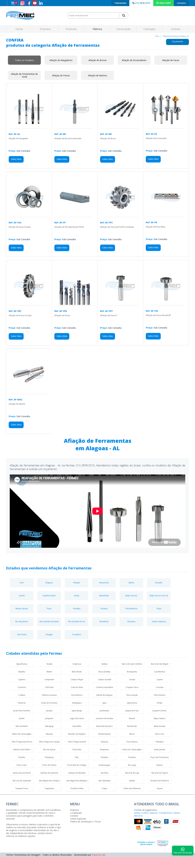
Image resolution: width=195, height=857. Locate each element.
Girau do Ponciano (49, 703)
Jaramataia (104, 710)
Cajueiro (21, 679)
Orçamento (177, 41)
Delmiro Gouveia (49, 695)
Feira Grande (132, 695)
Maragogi (49, 726)
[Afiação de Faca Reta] (166, 215)
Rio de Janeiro (21, 621)
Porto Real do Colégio (76, 765)
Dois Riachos (76, 695)
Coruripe (159, 687)
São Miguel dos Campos (49, 780)
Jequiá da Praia (132, 710)
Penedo (21, 757)
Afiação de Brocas (98, 60)
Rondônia (103, 621)
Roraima (131, 621)
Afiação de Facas (170, 60)
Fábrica (97, 29)
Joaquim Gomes (160, 710)
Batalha (21, 671)
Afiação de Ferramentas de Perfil (24, 75)
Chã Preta (49, 687)
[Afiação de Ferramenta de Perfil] (75, 215)
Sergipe (49, 634)
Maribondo (132, 726)
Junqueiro (49, 718)
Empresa (45, 29)
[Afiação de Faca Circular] (29, 215)
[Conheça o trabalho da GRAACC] (149, 842)
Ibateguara (77, 703)
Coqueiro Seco (132, 687)
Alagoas (49, 582)
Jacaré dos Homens (21, 710)
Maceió (132, 718)
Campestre (49, 679)
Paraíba (76, 608)
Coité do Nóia (77, 687)
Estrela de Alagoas (104, 695)
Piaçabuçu (49, 757)
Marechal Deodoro (104, 726)
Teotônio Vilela (76, 788)
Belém (49, 671)
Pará (49, 608)
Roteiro (159, 765)
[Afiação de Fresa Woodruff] (166, 303)
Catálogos (150, 29)
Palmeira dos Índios (21, 749)
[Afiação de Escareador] (166, 126)
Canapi (132, 679)
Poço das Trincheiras (160, 757)
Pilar (77, 757)
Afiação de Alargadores (61, 60)
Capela (160, 679)
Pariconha (77, 749)
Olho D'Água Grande (77, 741)
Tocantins (76, 634)
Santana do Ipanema (49, 773)
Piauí (159, 608)
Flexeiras (22, 703)
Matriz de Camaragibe (21, 734)
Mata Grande (159, 726)
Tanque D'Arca (21, 788)
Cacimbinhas (159, 671)
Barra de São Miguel (159, 664)
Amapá (76, 582)
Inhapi (159, 703)
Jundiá (21, 718)
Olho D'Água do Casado (49, 741)
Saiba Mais (16, 159)
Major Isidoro (159, 718)
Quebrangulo (104, 765)
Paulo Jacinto (159, 749)
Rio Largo (132, 765)
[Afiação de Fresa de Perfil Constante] (120, 215)
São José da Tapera (159, 773)
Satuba (132, 780)
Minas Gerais (22, 608)
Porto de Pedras (49, 765)
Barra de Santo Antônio (132, 664)
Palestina (159, 741)
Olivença (104, 741)
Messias (49, 734)
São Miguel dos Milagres (76, 780)
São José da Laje (132, 773)
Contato (181, 3)
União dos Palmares (132, 788)
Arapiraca (77, 664)
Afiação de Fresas (61, 75)
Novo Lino (159, 734)
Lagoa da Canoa (77, 718)
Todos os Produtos (24, 60)
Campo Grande (104, 679)
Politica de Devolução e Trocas (85, 821)
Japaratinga (77, 710)
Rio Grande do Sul (76, 621)
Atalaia (104, 664)
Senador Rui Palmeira (159, 780)
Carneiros (22, 687)
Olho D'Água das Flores (22, 741)
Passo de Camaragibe (132, 749)
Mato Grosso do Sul (159, 595)
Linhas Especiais (78, 818)
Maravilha (77, 726)
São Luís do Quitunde (21, 780)
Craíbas (21, 695)
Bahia (131, 582)
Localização (123, 29)
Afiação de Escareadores (134, 60)
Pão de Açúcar (49, 749)
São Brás (104, 773)
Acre (22, 582)
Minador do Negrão (76, 734)
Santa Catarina (159, 621)
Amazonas (104, 582)
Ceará (22, 595)
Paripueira (104, 749)
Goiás (76, 595)
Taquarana (49, 788)
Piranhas (132, 757)
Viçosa (159, 788)
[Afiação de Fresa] (75, 304)
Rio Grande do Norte (49, 621)
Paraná (104, 608)
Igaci (104, 703)
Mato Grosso (131, 595)
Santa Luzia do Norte (22, 773)
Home (19, 29)
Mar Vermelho (22, 726)
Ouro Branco (132, 741)
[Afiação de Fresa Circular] (29, 304)
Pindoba (104, 757)
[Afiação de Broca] (120, 127)
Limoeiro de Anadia (104, 718)
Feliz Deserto (159, 695)
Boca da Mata (104, 671)
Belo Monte (77, 671)
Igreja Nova (132, 703)
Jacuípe (49, 710)
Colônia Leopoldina (104, 687)
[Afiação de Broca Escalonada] (75, 127)
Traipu (104, 788)
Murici (132, 734)
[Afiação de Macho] (29, 392)
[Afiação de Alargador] (29, 127)
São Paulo (22, 634)
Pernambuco (131, 608)
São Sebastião (104, 780)
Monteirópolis (104, 734)
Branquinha (132, 671)
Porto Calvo (22, 765)
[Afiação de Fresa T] (120, 304)
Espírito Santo (49, 595)
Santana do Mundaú (76, 773)
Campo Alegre (77, 679)
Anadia (49, 664)
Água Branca (21, 664)
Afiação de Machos (97, 75)
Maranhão (104, 595)
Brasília (158, 582)
